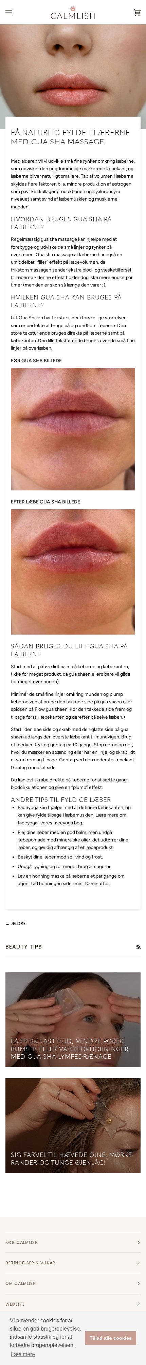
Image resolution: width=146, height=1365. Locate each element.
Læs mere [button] (23, 1354)
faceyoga (27, 822)
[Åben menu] (15, 12)
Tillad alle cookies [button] (111, 1338)
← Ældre (15, 923)
